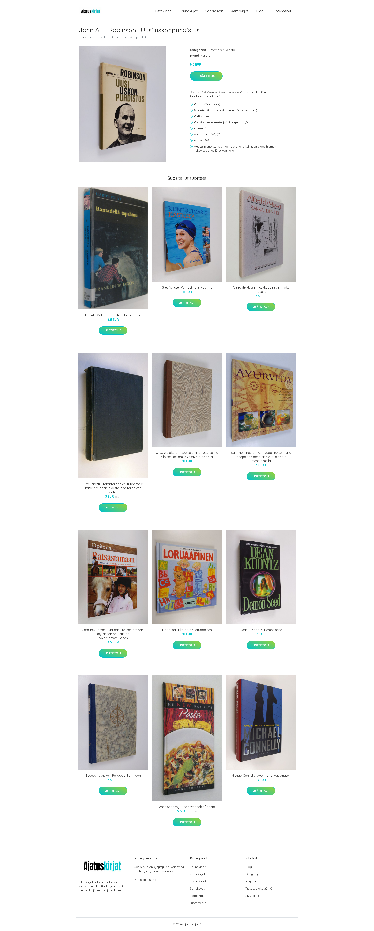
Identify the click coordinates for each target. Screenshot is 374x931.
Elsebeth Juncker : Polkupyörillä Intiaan (113, 775)
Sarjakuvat (214, 11)
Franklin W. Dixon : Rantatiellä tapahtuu (113, 315)
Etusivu (83, 37)
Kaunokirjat (188, 11)
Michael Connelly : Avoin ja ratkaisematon (261, 775)
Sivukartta (252, 896)
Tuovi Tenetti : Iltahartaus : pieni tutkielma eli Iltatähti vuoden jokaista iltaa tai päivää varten (113, 488)
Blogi (260, 11)
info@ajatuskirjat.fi (147, 880)
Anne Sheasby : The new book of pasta (187, 807)
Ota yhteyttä (253, 874)
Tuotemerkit (281, 11)
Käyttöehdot (254, 881)
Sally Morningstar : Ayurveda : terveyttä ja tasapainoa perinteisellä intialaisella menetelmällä (261, 457)
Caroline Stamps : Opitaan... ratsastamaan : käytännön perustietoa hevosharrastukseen (113, 634)
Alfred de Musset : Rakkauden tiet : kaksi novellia (261, 289)
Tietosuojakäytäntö (258, 888)
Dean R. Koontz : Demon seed (261, 630)
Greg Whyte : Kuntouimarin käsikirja (187, 287)
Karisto (230, 50)
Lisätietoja (206, 76)
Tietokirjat (163, 11)
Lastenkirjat (198, 881)
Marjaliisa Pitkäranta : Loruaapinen (187, 630)
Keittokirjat (239, 11)
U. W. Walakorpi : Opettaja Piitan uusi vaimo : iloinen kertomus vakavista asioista (187, 455)
